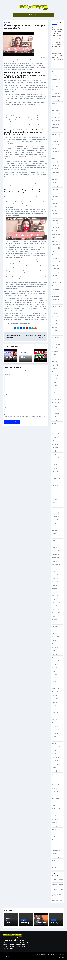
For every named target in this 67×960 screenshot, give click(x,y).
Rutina (54, 767)
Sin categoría (55, 815)
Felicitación (55, 396)
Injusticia (54, 468)
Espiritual (54, 365)
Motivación (55, 612)
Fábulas (54, 382)
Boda (53, 158)
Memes (54, 571)
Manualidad (55, 550)
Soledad (54, 819)
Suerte (54, 829)
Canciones (55, 172)
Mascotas (54, 557)
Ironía (53, 499)
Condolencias (55, 217)
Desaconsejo (55, 261)
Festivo (54, 416)
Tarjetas (54, 843)
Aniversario (55, 110)
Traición (54, 853)
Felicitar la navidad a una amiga (10, 922)
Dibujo (53, 313)
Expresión (54, 372)
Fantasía (54, 389)
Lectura (54, 509)
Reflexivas (55, 716)
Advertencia (55, 79)
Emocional (54, 341)
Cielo (53, 199)
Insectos (54, 471)
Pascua (54, 664)
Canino (54, 175)
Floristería (54, 433)
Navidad (54, 630)
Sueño (53, 822)
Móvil (53, 616)
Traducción (55, 850)
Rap (53, 705)
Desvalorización (56, 306)
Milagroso (54, 599)
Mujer (53, 619)
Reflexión (54, 712)
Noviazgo (54, 643)
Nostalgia (54, 636)
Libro (53, 523)
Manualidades (55, 554)
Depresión (54, 258)
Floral (53, 430)
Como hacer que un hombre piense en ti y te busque (10, 356)
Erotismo (54, 358)
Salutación (55, 781)
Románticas (55, 760)
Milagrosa (54, 595)
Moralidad (54, 609)
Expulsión (54, 375)
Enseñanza (55, 351)
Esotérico (54, 361)
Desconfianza (55, 282)
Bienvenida (55, 155)
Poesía (54, 685)
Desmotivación (56, 292)
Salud (53, 771)
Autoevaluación (56, 134)
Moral (53, 606)
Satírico (54, 791)
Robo (53, 753)
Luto (53, 537)
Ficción (54, 420)
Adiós (53, 76)
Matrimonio (55, 564)
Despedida (55, 296)
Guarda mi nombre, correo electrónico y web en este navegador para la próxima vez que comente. (24, 417)
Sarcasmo (54, 784)
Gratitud (54, 444)
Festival (54, 409)
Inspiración (55, 478)
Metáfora (54, 588)
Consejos (7, 22)
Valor (53, 860)
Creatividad (55, 234)
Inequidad (54, 458)
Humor (42, 14)
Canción (54, 169)
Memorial (54, 578)
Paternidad (55, 667)
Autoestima (55, 131)
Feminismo (55, 402)
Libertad (54, 519)
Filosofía (54, 427)
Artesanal (54, 117)
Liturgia (54, 533)
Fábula (54, 378)
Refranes (54, 719)
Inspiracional (55, 482)
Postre (54, 695)
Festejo (54, 406)
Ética (53, 368)
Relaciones (55, 733)
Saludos (54, 778)
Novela (54, 640)
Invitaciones (55, 495)
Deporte (54, 255)
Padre (53, 657)
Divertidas (54, 327)
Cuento (54, 237)
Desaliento (55, 268)
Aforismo (54, 89)
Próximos (54, 702)
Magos (53, 547)
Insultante (55, 485)
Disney (54, 323)
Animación (55, 107)
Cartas (54, 182)
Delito (53, 251)
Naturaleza (55, 626)
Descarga (54, 279)
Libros (53, 526)
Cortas (37, 14)
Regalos (54, 726)
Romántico (55, 764)
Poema (54, 681)
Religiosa (54, 740)
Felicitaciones (55, 399)
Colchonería (55, 210)
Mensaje (54, 581)
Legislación (55, 513)
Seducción (55, 798)
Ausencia (54, 124)
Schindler (54, 795)
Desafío (54, 265)
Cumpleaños (55, 244)
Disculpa (54, 316)
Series (53, 812)
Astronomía (55, 120)
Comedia (54, 213)
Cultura (54, 241)
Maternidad (55, 561)
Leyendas (54, 516)
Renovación (55, 747)
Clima (53, 206)
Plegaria (54, 678)
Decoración (55, 248)
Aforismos (54, 93)
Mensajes (54, 585)
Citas (53, 203)
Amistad (21, 14)
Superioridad (55, 833)
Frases (54, 440)
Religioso (54, 743)
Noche (53, 633)
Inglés (47, 14)
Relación (54, 729)
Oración (54, 650)
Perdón (54, 671)
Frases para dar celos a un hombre (25, 356)
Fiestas (54, 423)
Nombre (6, 394)
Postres (54, 698)
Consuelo (54, 227)
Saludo (54, 774)
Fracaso (54, 437)
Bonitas (31, 14)
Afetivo (54, 86)
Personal (54, 674)
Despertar (54, 299)
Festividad (55, 413)
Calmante (54, 165)
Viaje (53, 864)
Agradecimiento (56, 96)
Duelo (53, 334)
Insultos (54, 492)
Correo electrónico (9, 401)
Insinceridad (55, 475)
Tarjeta (54, 839)
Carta (53, 179)
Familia (54, 385)
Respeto (54, 750)
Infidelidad (55, 461)
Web (5, 407)
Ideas (53, 451)
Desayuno (54, 275)
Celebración (55, 189)
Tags (52, 14)
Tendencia (55, 846)
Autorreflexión (56, 138)
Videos (54, 867)
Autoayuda (55, 127)
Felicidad (54, 392)
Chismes (54, 193)
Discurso (54, 320)
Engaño (54, 347)
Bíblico (54, 148)
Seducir (54, 802)
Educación (55, 337)
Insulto (54, 489)
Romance (54, 757)
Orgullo (54, 654)
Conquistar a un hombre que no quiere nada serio (40, 356)
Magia (53, 540)
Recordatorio (55, 709)
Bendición (54, 144)
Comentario (7, 374)
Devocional (55, 310)
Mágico (54, 544)
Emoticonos (55, 344)
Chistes (54, 196)
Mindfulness (55, 602)
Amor (26, 14)
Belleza (54, 141)
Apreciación (55, 113)
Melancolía (55, 568)
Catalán (54, 186)
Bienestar (54, 151)
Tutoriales (54, 857)
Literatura (54, 530)
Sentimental (55, 805)
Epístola (54, 354)
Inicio (15, 14)
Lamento (54, 506)
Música (54, 623)
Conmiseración (56, 220)
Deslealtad (55, 289)
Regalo (54, 722)
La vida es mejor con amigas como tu (41, 922)
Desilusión (54, 286)
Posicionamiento (56, 688)
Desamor (54, 272)
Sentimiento (55, 809)
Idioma (54, 454)
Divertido (54, 330)
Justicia (54, 502)
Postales (54, 692)
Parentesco (55, 661)
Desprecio (54, 303)
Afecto (54, 82)
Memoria (54, 575)
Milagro (54, 592)
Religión (54, 736)
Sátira (53, 788)
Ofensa (54, 647)
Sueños (54, 826)
